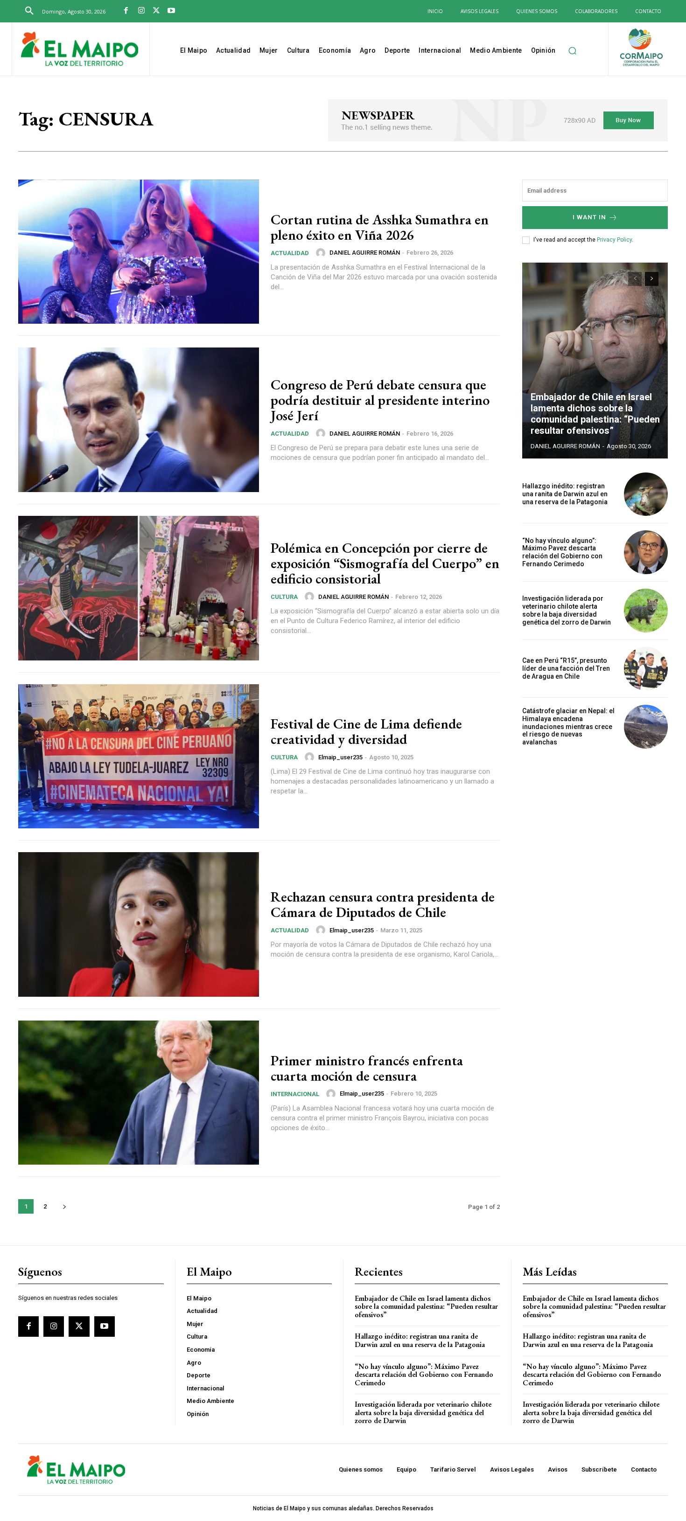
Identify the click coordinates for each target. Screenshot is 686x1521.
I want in (589, 217)
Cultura (284, 596)
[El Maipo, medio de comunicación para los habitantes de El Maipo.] (79, 50)
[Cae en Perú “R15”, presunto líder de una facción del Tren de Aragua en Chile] (646, 669)
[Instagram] (141, 11)
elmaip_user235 (340, 757)
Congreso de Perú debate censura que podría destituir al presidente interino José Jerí (380, 399)
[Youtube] (171, 11)
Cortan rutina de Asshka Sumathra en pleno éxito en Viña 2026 (380, 227)
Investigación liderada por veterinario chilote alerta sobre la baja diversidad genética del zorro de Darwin (566, 610)
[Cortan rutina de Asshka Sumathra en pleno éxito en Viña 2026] (138, 252)
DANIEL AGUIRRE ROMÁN (364, 252)
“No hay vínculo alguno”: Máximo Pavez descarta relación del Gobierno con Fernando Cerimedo (562, 552)
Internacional (295, 1093)
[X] (156, 11)
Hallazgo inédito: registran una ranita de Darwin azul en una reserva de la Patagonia (565, 494)
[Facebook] (126, 11)
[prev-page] (635, 279)
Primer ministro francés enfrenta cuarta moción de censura (367, 1068)
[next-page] (64, 1206)
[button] (29, 11)
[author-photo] (322, 252)
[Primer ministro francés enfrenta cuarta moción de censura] (138, 1093)
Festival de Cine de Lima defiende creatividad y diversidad (366, 731)
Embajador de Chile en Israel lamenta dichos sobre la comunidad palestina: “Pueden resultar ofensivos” (595, 413)
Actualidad (290, 253)
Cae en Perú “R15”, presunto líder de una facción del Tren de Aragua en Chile (566, 668)
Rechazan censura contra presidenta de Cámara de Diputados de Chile (383, 904)
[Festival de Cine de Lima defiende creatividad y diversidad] (138, 756)
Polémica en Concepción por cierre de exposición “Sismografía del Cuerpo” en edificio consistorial (385, 563)
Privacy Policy (614, 239)
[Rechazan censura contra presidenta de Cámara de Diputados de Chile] (138, 924)
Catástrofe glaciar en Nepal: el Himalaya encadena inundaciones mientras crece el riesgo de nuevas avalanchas (568, 726)
